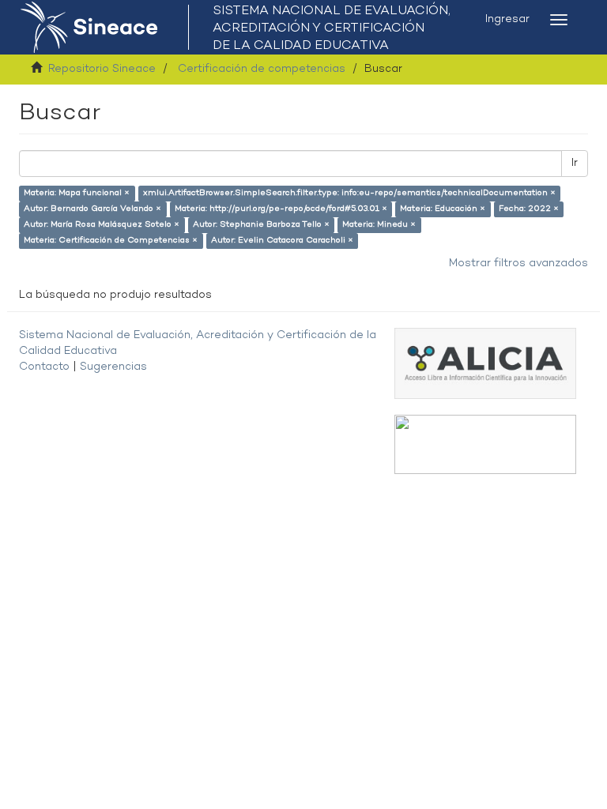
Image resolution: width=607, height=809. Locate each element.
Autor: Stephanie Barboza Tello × (261, 225)
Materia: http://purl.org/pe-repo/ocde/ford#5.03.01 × (281, 209)
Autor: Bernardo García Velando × (92, 209)
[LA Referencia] (485, 444)
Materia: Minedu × (379, 225)
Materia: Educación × (442, 209)
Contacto (44, 366)
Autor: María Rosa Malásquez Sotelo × (101, 225)
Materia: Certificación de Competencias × (111, 240)
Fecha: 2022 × (529, 209)
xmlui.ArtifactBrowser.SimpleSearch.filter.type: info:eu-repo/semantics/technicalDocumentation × (349, 193)
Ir (574, 163)
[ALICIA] (485, 363)
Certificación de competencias (261, 69)
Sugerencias (113, 366)
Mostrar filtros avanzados (518, 263)
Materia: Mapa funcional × (77, 193)
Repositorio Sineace (102, 69)
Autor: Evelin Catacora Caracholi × (282, 240)
